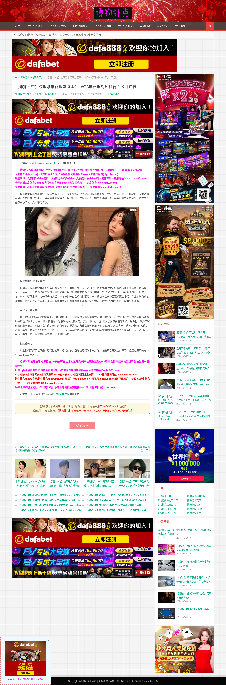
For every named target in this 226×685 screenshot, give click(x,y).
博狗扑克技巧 (125, 26)
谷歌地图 (125, 681)
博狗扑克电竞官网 (166, 512)
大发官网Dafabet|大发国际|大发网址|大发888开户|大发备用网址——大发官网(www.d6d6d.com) (68, 187)
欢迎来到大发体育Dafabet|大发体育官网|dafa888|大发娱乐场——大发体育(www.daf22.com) (66, 182)
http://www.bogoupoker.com (48, 163)
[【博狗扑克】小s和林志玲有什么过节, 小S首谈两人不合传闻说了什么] (30, 468)
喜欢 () (84, 425)
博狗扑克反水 (194, 504)
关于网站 (91, 681)
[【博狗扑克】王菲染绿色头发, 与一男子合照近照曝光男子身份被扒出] (134, 468)
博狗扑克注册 (35, 26)
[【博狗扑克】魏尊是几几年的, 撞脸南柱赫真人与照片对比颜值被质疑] (65, 468)
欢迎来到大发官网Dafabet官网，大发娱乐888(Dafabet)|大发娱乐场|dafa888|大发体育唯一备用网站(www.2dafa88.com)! (81, 178)
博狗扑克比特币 (195, 508)
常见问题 (145, 26)
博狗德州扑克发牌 (196, 496)
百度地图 (114, 681)
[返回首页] (16, 77)
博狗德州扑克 (164, 496)
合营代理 (103, 681)
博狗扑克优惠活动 (166, 504)
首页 (17, 26)
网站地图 (136, 681)
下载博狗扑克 (80, 26)
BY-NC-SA (105, 406)
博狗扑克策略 (194, 512)
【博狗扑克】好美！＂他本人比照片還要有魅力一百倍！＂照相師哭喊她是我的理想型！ (48, 448)
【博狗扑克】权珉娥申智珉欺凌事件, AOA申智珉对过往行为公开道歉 (75, 86)
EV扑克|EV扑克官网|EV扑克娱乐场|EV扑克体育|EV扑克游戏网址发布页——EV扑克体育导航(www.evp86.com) (76, 374)
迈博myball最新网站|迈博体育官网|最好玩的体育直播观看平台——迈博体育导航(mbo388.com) (67, 370)
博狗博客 (179, 26)
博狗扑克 (52, 94)
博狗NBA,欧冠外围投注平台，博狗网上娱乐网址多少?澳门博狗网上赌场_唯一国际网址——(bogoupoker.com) (81, 170)
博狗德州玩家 (194, 500)
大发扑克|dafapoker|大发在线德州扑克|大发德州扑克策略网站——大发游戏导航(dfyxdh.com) (66, 174)
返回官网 (162, 26)
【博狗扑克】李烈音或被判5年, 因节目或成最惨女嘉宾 (113, 505)
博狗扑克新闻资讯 (166, 508)
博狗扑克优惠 (58, 26)
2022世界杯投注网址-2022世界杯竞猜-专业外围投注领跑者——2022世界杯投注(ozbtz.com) (65, 387)
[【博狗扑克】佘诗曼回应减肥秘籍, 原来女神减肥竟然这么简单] (99, 468)
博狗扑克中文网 (60, 394)
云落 (155, 681)
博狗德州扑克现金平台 (31, 77)
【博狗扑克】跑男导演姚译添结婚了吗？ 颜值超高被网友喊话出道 (117, 448)
